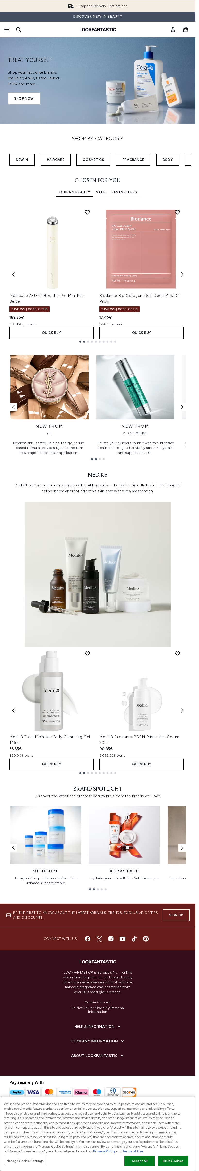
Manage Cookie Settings (25, 1161)
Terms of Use (132, 1151)
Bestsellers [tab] (124, 192)
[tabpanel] (97, 274)
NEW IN (22, 160)
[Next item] (182, 274)
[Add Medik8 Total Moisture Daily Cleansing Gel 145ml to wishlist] (87, 653)
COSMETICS (93, 160)
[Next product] (182, 710)
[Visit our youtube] (122, 939)
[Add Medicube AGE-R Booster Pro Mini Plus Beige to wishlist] (87, 212)
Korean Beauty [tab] (74, 192)
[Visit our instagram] (111, 939)
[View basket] (185, 29)
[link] (173, 29)
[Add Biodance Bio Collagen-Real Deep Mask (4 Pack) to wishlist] (177, 212)
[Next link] (182, 407)
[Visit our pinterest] (146, 939)
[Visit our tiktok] (134, 939)
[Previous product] (13, 710)
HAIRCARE (56, 160)
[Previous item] (13, 274)
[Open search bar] (18, 29)
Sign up (176, 915)
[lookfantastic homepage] (98, 29)
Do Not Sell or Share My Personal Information (97, 1010)
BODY (168, 160)
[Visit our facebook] (87, 939)
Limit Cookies (173, 1161)
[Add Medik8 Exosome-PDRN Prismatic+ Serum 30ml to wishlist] (177, 653)
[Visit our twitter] (99, 939)
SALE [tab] (101, 192)
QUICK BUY (51, 333)
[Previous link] (13, 407)
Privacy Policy (104, 1151)
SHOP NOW (24, 98)
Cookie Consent (98, 1002)
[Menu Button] (6, 29)
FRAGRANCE (133, 160)
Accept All (139, 1161)
